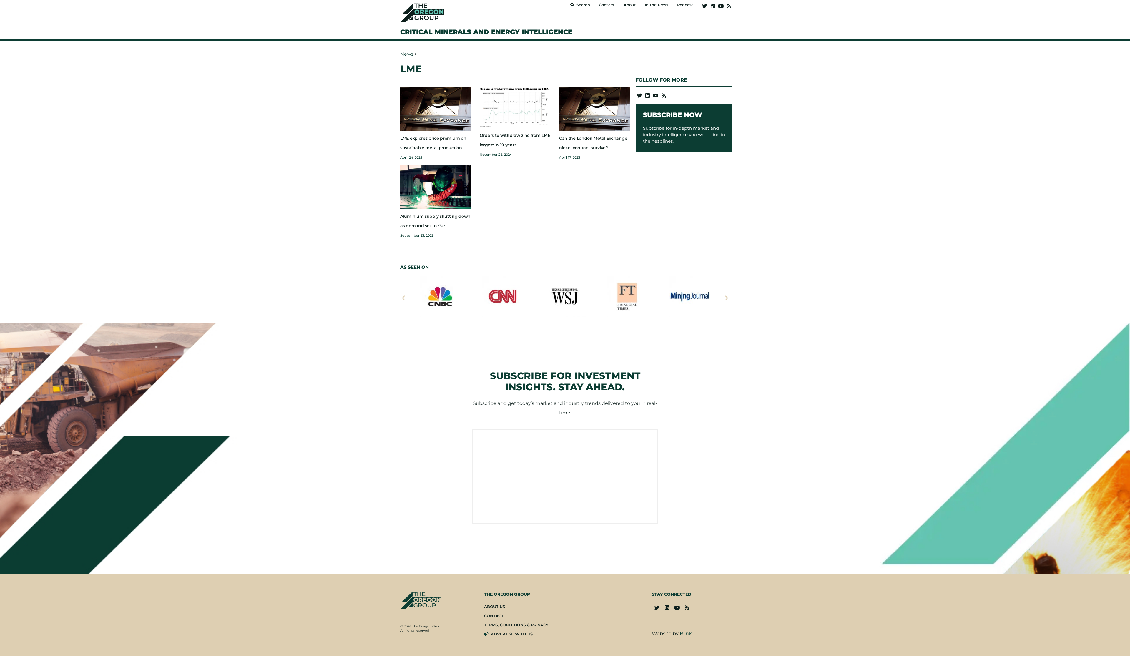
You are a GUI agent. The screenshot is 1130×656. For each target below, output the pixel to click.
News (406, 54)
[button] (403, 298)
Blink (686, 633)
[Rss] (729, 6)
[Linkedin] (713, 6)
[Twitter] (705, 6)
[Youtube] (721, 6)
